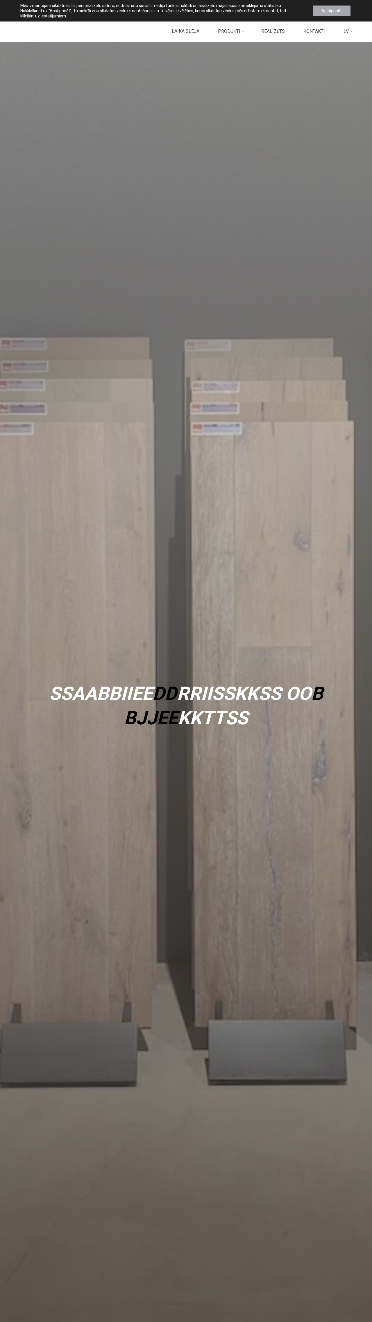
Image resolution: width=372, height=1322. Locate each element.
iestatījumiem (53, 16)
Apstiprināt (331, 10)
